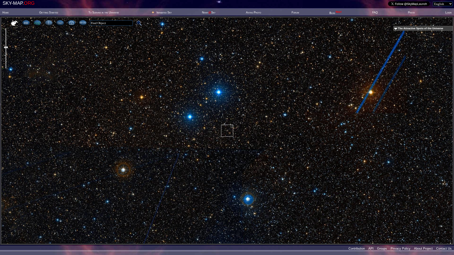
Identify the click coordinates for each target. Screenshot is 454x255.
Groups (382, 248)
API (371, 248)
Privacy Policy (400, 248)
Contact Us (444, 248)
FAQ (375, 12)
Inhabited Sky (164, 12)
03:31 (83, 22)
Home (5, 12)
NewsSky (208, 12)
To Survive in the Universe (103, 12)
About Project (423, 248)
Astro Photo (253, 12)
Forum (295, 12)
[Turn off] (231, 126)
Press (411, 12)
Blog (335, 13)
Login (448, 12)
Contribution (357, 248)
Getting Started (48, 12)
